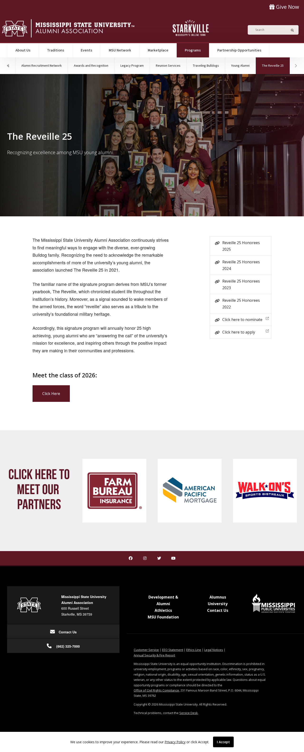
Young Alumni (240, 65)
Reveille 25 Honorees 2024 (241, 265)
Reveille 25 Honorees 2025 (241, 246)
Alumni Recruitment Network (41, 65)
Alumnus (217, 597)
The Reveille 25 (276, 65)
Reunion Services (168, 65)
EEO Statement (172, 650)
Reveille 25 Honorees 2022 (241, 304)
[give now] (284, 7)
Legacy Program (132, 65)
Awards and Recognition (91, 65)
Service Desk (188, 713)
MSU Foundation (163, 617)
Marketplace (158, 50)
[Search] (291, 30)
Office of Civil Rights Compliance (156, 690)
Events (86, 50)
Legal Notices (213, 650)
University (218, 603)
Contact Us (217, 610)
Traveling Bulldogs (206, 65)
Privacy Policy (175, 742)
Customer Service (146, 650)
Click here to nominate (242, 319)
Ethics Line (193, 650)
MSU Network (120, 50)
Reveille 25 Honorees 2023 (241, 284)
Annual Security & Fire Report (154, 655)
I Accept (223, 742)
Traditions (55, 50)
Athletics (163, 610)
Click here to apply (238, 332)
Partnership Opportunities (239, 50)
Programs (197, 50)
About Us (22, 50)
